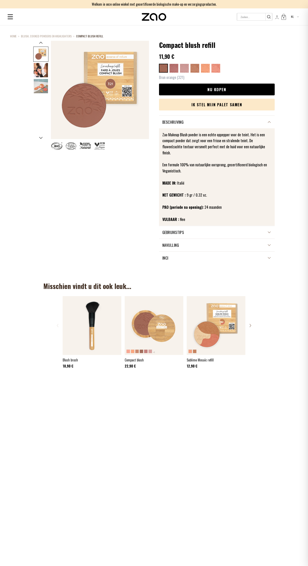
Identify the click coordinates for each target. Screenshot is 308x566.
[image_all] (41, 70)
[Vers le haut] (40, 43)
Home (13, 36)
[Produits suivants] (250, 325)
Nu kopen (216, 89)
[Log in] (276, 16)
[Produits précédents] (57, 325)
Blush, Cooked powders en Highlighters (46, 36)
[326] (205, 68)
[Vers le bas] (40, 138)
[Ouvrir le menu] (10, 16)
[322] (174, 68)
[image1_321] (41, 54)
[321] (163, 68)
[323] (184, 68)
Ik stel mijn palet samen (217, 104)
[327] (215, 68)
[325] (194, 68)
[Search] (268, 16)
